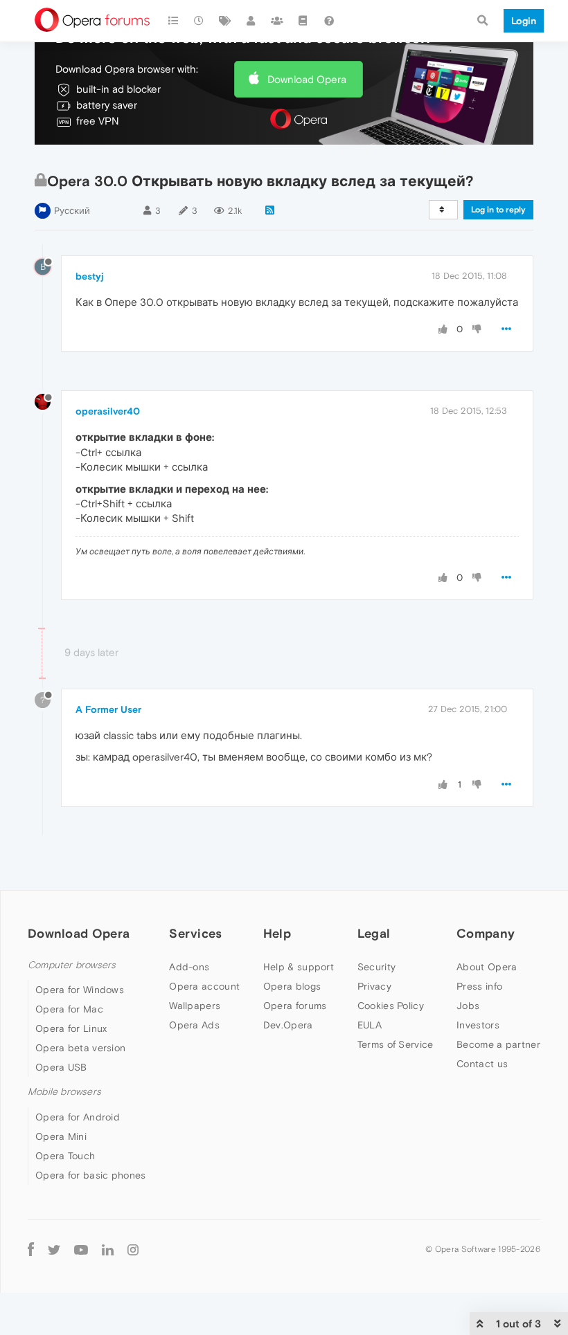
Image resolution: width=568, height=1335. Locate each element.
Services (195, 933)
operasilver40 (108, 411)
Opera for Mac (69, 1009)
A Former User (108, 709)
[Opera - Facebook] (31, 1249)
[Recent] (199, 21)
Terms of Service (395, 1044)
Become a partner (498, 1044)
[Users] (251, 21)
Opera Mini (61, 1136)
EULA (369, 1024)
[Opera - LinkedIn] (108, 1249)
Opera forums (295, 1005)
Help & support (298, 966)
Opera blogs (292, 986)
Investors (477, 1024)
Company (485, 933)
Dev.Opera (288, 1024)
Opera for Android (77, 1117)
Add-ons (189, 966)
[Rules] (303, 21)
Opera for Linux (71, 1028)
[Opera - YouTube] (81, 1249)
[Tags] (225, 21)
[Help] (329, 21)
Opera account (204, 986)
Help (277, 933)
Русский (72, 211)
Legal (374, 933)
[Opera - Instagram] (133, 1249)
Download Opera (306, 79)
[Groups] (277, 21)
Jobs (467, 1005)
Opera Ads (194, 1024)
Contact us (482, 1063)
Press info (479, 986)
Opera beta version (80, 1047)
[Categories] (173, 21)
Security (376, 966)
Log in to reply (498, 210)
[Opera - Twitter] (54, 1249)
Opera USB (61, 1067)
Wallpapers (194, 1005)
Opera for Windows (79, 989)
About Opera (486, 966)
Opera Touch (65, 1155)
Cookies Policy (390, 1005)
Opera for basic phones (90, 1175)
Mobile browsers (64, 1092)
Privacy (374, 986)
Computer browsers (72, 965)
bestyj (90, 276)
